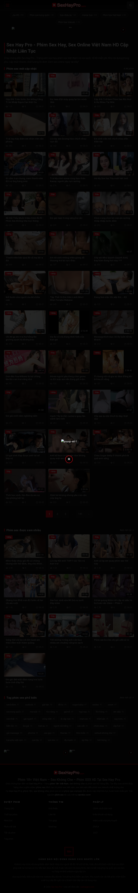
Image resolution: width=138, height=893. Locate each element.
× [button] (69, 459)
